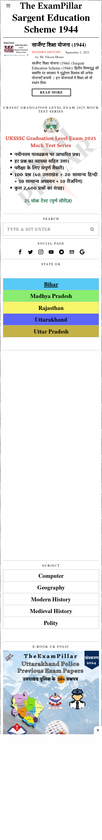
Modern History (46, 52)
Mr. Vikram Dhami (52, 57)
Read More (51, 92)
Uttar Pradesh (51, 331)
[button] (92, 229)
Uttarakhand (51, 319)
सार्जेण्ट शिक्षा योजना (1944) (59, 44)
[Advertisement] (51, 404)
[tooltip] (20, 252)
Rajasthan (51, 307)
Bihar (51, 284)
